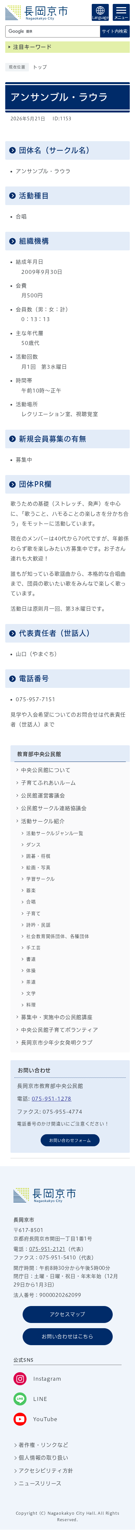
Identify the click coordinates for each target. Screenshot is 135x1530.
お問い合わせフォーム (70, 1140)
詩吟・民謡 (38, 925)
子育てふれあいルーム (48, 782)
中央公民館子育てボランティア (59, 1029)
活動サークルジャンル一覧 (55, 833)
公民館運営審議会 (43, 795)
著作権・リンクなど (43, 1445)
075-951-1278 (52, 1098)
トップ (40, 67)
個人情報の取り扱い (43, 1457)
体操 (31, 970)
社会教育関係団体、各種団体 (57, 936)
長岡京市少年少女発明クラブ (56, 1042)
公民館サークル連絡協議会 (54, 808)
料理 (31, 1005)
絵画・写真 (38, 867)
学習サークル (40, 879)
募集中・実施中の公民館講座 (56, 1017)
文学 (31, 993)
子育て (33, 913)
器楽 (31, 890)
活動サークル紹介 (43, 821)
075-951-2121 (47, 1249)
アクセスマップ (68, 1314)
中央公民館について (45, 770)
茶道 (31, 982)
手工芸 (33, 947)
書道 (31, 959)
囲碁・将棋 (38, 856)
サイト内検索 (114, 31)
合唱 (31, 901)
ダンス (33, 844)
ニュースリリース (40, 1483)
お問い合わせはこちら (67, 1336)
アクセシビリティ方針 (46, 1470)
